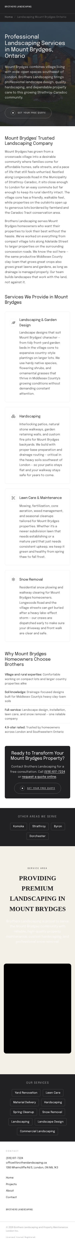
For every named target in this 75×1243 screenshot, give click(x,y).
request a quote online (39, 776)
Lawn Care (53, 1092)
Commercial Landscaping (37, 1131)
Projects (11, 1184)
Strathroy (39, 826)
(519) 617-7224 (54, 771)
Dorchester (38, 836)
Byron (58, 826)
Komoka (18, 826)
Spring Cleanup (23, 1112)
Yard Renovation (26, 1092)
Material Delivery (24, 1102)
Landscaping (20, 1121)
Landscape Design (51, 1121)
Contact (11, 1197)
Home (9, 17)
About (10, 1190)
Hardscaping (53, 1102)
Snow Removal (52, 1112)
